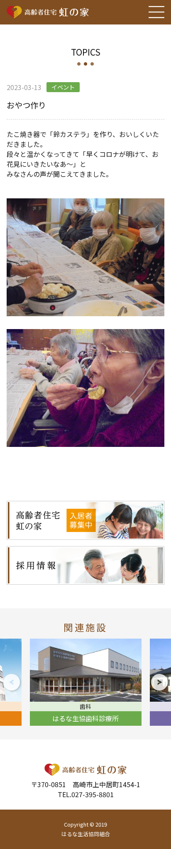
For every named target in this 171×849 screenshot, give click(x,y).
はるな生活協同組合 (85, 834)
